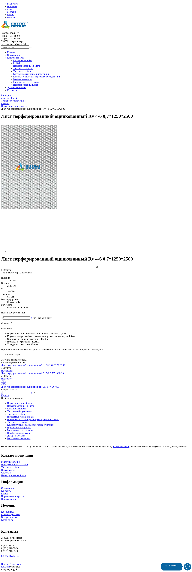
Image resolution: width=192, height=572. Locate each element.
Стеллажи (6, 472)
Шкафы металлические (19, 433)
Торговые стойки (16, 414)
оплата (10, 14)
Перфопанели (8, 470)
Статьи (4, 493)
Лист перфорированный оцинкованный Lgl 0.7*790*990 (30, 386)
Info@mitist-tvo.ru (121, 446)
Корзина (5, 566)
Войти (4, 564)
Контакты (6, 491)
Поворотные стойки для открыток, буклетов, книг (33, 419)
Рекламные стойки (16, 408)
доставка (11, 12)
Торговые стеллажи (17, 422)
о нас (9, 9)
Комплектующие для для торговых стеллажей (30, 425)
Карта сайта (7, 520)
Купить (5, 395)
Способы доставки (10, 514)
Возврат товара (9, 517)
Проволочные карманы (19, 427)
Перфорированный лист (19, 403)
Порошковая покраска (12, 496)
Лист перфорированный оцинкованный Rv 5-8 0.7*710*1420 (32, 373)
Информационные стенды (20, 416)
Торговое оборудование (19, 411)
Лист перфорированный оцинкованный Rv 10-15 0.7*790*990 (33, 365)
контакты (12, 6)
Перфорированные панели (20, 406)
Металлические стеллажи (20, 430)
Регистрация (16, 564)
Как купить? (7, 511)
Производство (8, 499)
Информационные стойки (14, 464)
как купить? (13, 3)
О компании (7, 488)
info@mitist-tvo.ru (10, 556)
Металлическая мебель (18, 438)
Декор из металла (16, 435)
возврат (11, 17)
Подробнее (6, 370)
